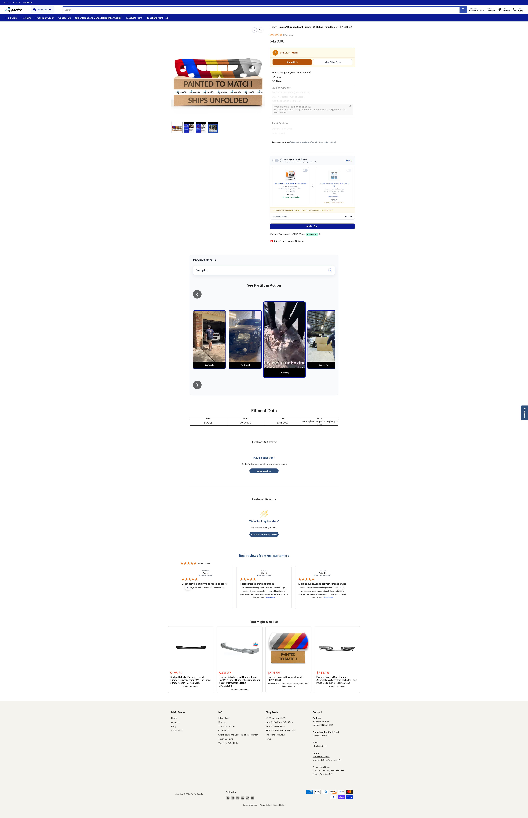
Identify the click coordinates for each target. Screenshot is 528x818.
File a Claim (11, 17)
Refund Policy (279, 805)
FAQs (174, 726)
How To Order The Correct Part (281, 730)
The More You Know (275, 734)
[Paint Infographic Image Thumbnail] (200, 127)
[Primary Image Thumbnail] (176, 127)
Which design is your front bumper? (291, 72)
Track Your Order (44, 17)
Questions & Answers (264, 442)
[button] (187, 587)
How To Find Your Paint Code (279, 722)
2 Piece (277, 81)
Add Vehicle (292, 62)
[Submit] (463, 10)
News (268, 738)
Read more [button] (213, 597)
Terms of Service (250, 805)
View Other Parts (333, 62)
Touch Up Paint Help (158, 17)
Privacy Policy (265, 805)
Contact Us (64, 17)
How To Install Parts (275, 726)
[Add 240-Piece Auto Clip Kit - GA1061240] (305, 170)
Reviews (26, 17)
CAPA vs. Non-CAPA (275, 718)
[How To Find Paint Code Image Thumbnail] (212, 127)
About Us (175, 722)
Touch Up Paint (134, 17)
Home (174, 718)
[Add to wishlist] (260, 30)
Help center (27, 2)
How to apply (334, 196)
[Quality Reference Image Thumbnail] (188, 127)
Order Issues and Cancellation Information (98, 17)
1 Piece (277, 77)
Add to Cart (312, 226)
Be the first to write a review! (264, 534)
